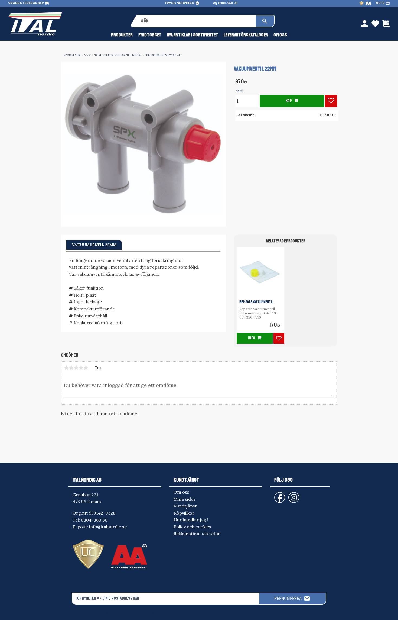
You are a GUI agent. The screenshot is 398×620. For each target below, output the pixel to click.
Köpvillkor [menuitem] (184, 513)
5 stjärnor (85, 367)
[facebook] (275, 494)
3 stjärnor (76, 367)
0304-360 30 (227, 3)
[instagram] (279, 494)
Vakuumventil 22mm (94, 244)
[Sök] (265, 21)
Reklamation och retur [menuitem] (197, 533)
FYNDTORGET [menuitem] (150, 35)
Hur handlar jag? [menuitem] (191, 519)
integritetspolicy (196, 611)
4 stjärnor (81, 367)
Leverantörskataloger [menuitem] (246, 35)
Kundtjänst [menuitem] (185, 506)
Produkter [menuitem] (122, 35)
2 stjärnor (71, 367)
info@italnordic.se (108, 526)
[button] (331, 101)
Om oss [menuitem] (280, 35)
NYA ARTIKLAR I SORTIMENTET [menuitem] (192, 35)
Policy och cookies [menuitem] (192, 526)
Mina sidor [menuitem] (185, 499)
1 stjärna (66, 367)
